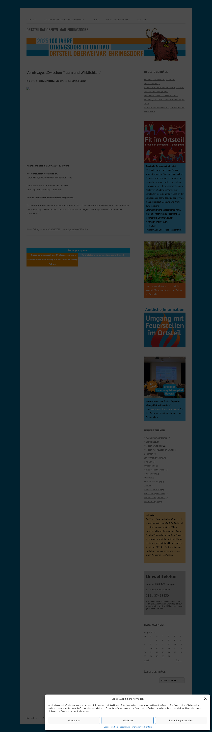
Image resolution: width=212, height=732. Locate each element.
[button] (205, 698)
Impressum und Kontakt (142, 727)
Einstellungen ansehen (181, 720)
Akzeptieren (74, 720)
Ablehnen (128, 720)
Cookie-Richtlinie (111, 727)
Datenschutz (125, 727)
